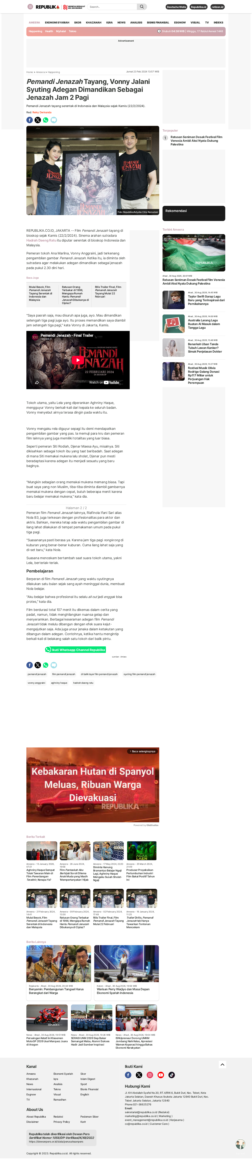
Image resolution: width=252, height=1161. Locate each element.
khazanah (93, 22)
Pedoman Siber (89, 1116)
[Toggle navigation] (30, 7)
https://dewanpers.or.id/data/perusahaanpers (56, 1141)
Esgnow (31, 1094)
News (29, 1084)
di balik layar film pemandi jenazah (99, 674)
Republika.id (198, 7)
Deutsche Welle (176, 7)
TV (207, 22)
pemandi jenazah (37, 674)
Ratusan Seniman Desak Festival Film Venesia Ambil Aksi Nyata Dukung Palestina (196, 140)
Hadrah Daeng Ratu (41, 240)
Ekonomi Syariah (57, 22)
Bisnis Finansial (158, 22)
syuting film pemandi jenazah (139, 674)
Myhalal (61, 31)
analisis (136, 22)
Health (49, 31)
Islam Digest (87, 1078)
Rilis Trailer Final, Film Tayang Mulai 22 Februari (108, 291)
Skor (83, 1073)
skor (77, 22)
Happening (35, 31)
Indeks (218, 22)
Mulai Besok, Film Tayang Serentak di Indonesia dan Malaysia (40, 293)
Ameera (40, 72)
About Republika (36, 1116)
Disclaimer (32, 1121)
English (84, 1094)
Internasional (33, 1089)
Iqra (55, 1078)
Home (29, 72)
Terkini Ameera (173, 229)
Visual (57, 1094)
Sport (83, 1084)
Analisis (58, 1084)
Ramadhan (59, 1099)
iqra (109, 22)
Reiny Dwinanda (41, 112)
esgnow (180, 22)
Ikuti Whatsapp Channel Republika (78, 650)
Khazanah (32, 1078)
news (121, 22)
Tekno (72, 31)
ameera (34, 22)
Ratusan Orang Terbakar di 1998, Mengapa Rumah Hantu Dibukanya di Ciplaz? (75, 295)
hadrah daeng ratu (83, 682)
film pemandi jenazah (63, 674)
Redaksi (58, 1116)
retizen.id (217, 7)
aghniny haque (59, 682)
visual (195, 22)
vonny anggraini (36, 682)
